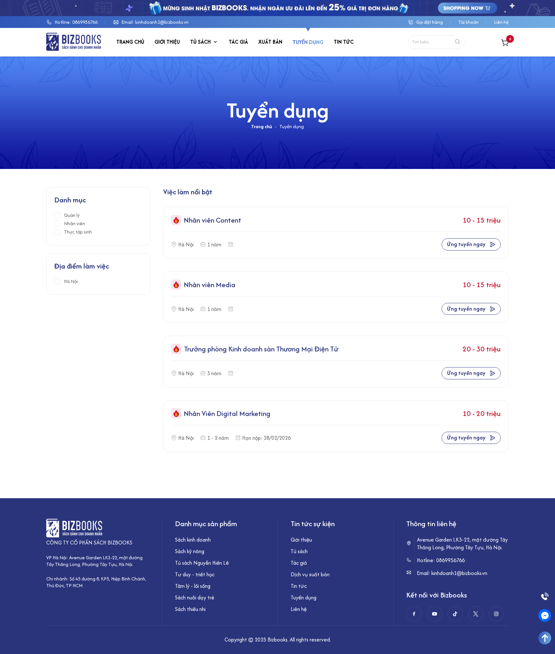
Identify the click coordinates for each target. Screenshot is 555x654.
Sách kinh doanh (193, 540)
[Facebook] (414, 614)
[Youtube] (434, 614)
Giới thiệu (167, 42)
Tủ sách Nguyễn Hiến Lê (202, 563)
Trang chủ (130, 42)
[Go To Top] (544, 638)
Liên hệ (501, 22)
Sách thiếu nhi (190, 609)
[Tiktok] (455, 614)
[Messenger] (544, 615)
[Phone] (544, 596)
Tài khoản (468, 22)
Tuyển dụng (308, 42)
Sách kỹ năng (189, 551)
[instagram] (496, 614)
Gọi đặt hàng (429, 22)
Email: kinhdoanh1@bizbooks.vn (155, 22)
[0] (505, 43)
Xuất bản (270, 42)
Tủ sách (200, 42)
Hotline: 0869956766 (76, 22)
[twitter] (475, 614)
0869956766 (450, 560)
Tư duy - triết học (195, 574)
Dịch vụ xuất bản (310, 574)
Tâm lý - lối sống (192, 586)
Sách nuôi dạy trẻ (194, 597)
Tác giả (238, 42)
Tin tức (344, 42)
